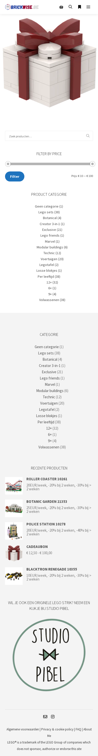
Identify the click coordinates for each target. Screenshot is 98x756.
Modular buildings (50, 247)
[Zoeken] (70, 7)
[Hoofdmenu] (88, 7)
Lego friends (50, 235)
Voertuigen (49, 259)
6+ (50, 288)
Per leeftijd (46, 276)
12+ (49, 282)
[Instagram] (53, 716)
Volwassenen (49, 300)
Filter (14, 176)
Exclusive (49, 229)
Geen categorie (47, 206)
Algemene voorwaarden (23, 729)
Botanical (50, 218)
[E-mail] (45, 716)
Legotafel (46, 264)
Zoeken (89, 136)
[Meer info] (79, 7)
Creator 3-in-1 (50, 224)
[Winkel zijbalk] (61, 7)
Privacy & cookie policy (57, 729)
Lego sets (46, 212)
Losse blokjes (46, 270)
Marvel (50, 241)
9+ (50, 294)
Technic (49, 253)
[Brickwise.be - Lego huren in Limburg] (22, 7)
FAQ (78, 729)
